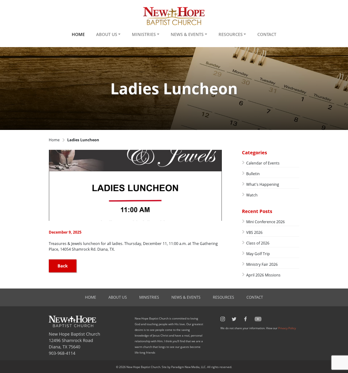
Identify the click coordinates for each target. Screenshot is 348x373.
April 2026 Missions (263, 275)
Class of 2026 (257, 243)
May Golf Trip (258, 253)
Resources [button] (231, 34)
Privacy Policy (287, 328)
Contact (266, 34)
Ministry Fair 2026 (262, 264)
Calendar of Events (263, 163)
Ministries (149, 297)
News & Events (186, 297)
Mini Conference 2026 (265, 221)
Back (63, 266)
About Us (117, 297)
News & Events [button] (187, 34)
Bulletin (253, 173)
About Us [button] (106, 34)
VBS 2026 (254, 232)
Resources (223, 297)
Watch (252, 195)
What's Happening (262, 184)
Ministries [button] (144, 34)
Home (78, 34)
